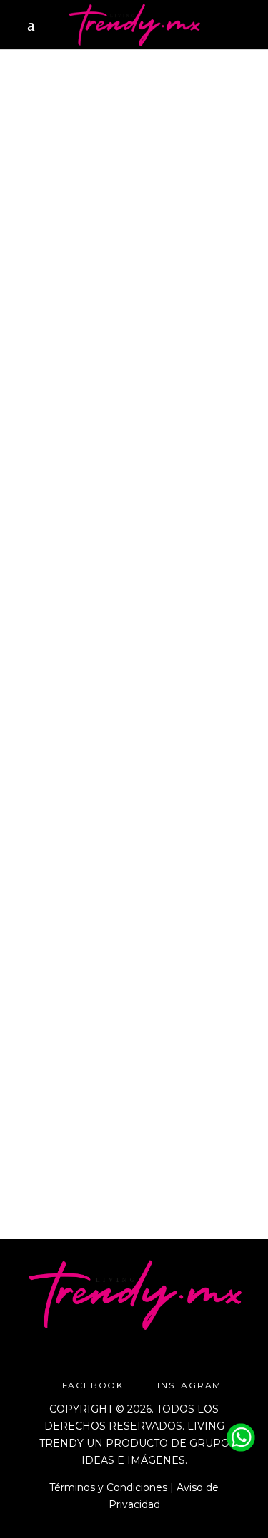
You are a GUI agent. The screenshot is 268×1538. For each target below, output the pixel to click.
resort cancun (112, 823)
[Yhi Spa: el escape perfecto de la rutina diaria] (134, 677)
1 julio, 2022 (56, 789)
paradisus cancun (73, 277)
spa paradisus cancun (131, 840)
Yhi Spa (106, 294)
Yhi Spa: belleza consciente (95, 348)
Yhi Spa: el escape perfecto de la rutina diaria (115, 906)
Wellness (154, 260)
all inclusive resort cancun (99, 806)
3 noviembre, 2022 (70, 260)
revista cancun (168, 277)
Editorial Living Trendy (99, 548)
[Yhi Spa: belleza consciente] (134, 158)
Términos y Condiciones (108, 1487)
